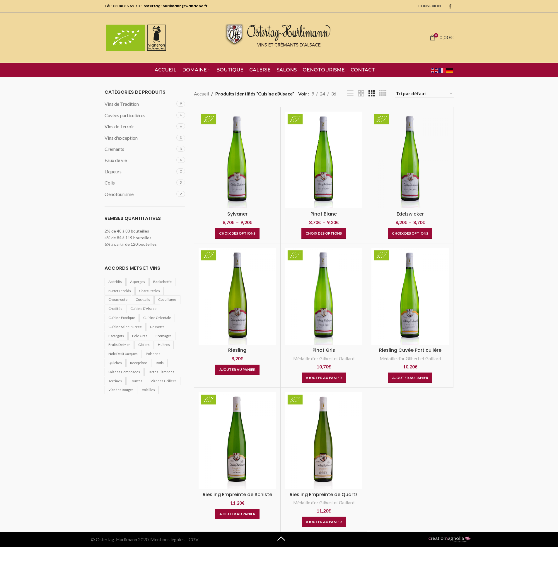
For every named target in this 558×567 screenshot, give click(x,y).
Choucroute (117, 299)
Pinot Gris (324, 350)
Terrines (115, 381)
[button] (237, 370)
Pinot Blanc (323, 214)
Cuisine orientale (157, 317)
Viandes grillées (164, 381)
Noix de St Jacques (123, 353)
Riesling (237, 350)
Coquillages (167, 299)
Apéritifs (115, 281)
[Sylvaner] (237, 160)
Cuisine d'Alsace (143, 308)
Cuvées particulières (125, 115)
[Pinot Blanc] (323, 160)
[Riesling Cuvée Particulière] (410, 296)
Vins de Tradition (122, 104)
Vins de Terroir (119, 126)
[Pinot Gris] (323, 296)
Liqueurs (113, 171)
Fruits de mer (119, 344)
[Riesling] (237, 296)
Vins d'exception (121, 138)
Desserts (157, 327)
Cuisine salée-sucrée (125, 327)
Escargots (116, 336)
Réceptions (139, 363)
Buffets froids (119, 290)
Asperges (137, 281)
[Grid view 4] (382, 93)
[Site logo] (279, 37)
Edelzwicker (410, 214)
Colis (110, 182)
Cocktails (143, 299)
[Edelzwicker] (410, 160)
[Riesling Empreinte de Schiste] (237, 440)
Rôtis (160, 363)
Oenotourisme (119, 194)
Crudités (115, 308)
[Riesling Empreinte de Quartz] (323, 440)
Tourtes (136, 381)
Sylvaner (237, 214)
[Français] (442, 70)
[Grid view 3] (371, 93)
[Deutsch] (450, 70)
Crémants (114, 149)
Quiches (115, 363)
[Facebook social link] (450, 6)
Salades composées (124, 372)
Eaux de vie (116, 160)
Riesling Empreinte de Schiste (237, 494)
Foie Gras (139, 336)
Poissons (153, 353)
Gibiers (144, 344)
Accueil (201, 93)
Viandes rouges (121, 389)
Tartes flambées (161, 372)
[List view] (350, 93)
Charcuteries (149, 290)
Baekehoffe (162, 281)
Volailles (148, 389)
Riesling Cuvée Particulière (410, 350)
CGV (194, 539)
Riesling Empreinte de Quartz (324, 494)
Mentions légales (167, 539)
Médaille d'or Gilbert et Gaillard (323, 358)
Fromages (164, 336)
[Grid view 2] (361, 93)
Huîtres (164, 344)
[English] (434, 70)
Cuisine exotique (121, 317)
